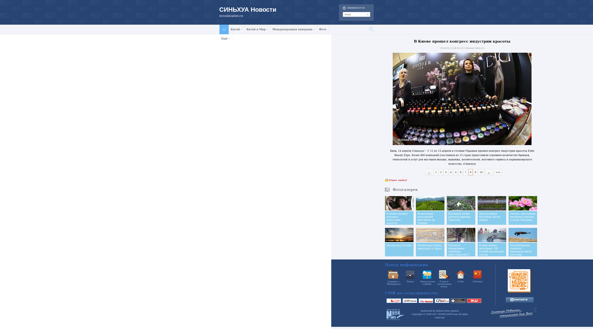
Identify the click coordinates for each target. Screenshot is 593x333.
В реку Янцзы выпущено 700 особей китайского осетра (491, 250)
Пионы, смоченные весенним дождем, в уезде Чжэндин (522, 216)
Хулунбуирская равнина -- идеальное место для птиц (521, 250)
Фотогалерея (405, 189)
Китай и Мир (256, 29)
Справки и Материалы (394, 282)
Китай (235, 29)
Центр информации (406, 265)
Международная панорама (292, 29)
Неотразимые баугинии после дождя (489, 216)
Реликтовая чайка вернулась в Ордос (429, 247)
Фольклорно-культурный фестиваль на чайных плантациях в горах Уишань (426, 221)
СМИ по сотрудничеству (411, 293)
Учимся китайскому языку (444, 284)
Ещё (224, 38)
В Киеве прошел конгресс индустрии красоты (397, 218)
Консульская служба (428, 282)
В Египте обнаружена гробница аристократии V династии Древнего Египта (459, 253)
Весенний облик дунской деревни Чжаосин (459, 216)
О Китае (477, 281)
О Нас (460, 281)
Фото (322, 29)
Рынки (410, 281)
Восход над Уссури (399, 245)
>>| (498, 172)
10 (481, 172)
